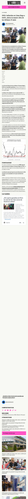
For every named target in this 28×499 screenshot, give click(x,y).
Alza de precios (11, 414)
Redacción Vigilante (9, 23)
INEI (15, 414)
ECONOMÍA (4, 12)
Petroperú (23, 414)
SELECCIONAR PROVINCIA (14, 7)
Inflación (18, 414)
